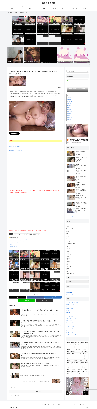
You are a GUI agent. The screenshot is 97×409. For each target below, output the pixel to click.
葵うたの (69, 105)
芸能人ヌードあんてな (71, 318)
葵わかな (69, 113)
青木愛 (68, 115)
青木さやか (69, 117)
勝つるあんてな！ (70, 322)
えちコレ (68, 314)
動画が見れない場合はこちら (15, 146)
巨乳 (35, 234)
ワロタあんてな (69, 328)
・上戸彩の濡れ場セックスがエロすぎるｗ (18, 246)
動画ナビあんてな (70, 304)
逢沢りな (69, 97)
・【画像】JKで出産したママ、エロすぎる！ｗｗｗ (20, 238)
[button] (44, 300)
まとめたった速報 (70, 326)
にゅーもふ (68, 330)
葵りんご (69, 109)
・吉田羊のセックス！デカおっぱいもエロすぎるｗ (20, 244)
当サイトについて (74, 404)
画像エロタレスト (70, 320)
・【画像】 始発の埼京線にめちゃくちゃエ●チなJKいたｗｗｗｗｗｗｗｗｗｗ (26, 242)
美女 (38, 234)
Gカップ (19, 234)
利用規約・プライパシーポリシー (49, 404)
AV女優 (11, 234)
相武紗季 (69, 103)
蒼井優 (68, 107)
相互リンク (60, 404)
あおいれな (69, 111)
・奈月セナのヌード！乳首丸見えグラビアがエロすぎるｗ (22, 240)
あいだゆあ (69, 101)
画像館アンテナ (69, 308)
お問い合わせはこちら (84, 404)
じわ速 (67, 290)
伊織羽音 (25, 234)
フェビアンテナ (69, 324)
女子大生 (30, 234)
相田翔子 (69, 99)
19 (15, 234)
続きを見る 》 (69, 216)
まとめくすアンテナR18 (71, 334)
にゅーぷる (68, 310)
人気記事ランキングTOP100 (15, 150)
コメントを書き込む (35, 391)
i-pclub (68, 312)
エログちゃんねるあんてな (72, 302)
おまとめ (68, 306)
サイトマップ (66, 404)
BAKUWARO (69, 292)
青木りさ (69, 119)
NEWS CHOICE (70, 332)
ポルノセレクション (70, 316)
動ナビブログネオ (70, 294)
